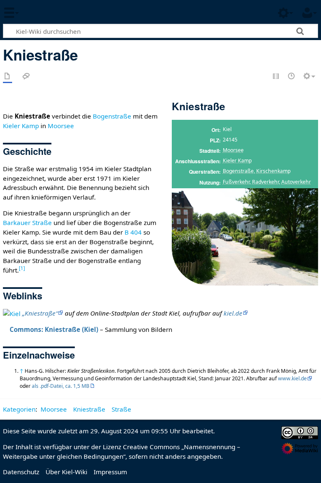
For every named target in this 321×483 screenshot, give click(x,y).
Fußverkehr (236, 181)
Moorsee (233, 150)
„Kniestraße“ (40, 313)
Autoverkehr (296, 181)
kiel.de (233, 313)
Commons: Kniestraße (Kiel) (54, 329)
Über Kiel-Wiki (66, 472)
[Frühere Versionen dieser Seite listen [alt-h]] (291, 76)
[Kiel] (11, 313)
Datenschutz (21, 472)
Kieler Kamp (237, 160)
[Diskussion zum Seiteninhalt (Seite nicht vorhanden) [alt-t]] (26, 76)
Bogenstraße (238, 170)
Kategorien (19, 409)
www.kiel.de (292, 378)
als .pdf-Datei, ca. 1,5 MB (60, 385)
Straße (121, 409)
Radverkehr (265, 181)
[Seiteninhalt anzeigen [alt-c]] (7, 76)
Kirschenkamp (273, 170)
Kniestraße (89, 409)
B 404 (133, 232)
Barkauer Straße (27, 222)
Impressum (110, 472)
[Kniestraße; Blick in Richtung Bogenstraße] (245, 237)
